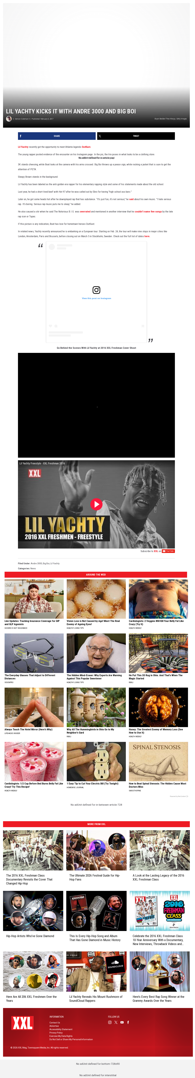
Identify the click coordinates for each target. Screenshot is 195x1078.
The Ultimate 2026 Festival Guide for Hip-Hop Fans (94, 877)
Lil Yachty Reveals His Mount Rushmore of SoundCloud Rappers (95, 998)
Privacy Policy (56, 1032)
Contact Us (55, 1022)
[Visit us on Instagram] (111, 1022)
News (33, 568)
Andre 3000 (36, 563)
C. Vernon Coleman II (21, 119)
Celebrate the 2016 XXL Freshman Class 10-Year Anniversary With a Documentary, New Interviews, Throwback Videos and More (158, 940)
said (131, 199)
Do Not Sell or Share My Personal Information (71, 1039)
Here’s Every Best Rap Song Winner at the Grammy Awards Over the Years (158, 998)
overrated (85, 211)
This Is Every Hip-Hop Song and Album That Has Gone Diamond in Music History (95, 938)
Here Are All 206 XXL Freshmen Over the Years (31, 998)
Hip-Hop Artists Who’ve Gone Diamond (30, 936)
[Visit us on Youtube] (123, 1022)
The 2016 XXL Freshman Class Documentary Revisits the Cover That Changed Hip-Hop (29, 879)
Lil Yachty (23, 146)
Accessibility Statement (61, 1029)
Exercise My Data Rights (61, 1036)
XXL (156, 551)
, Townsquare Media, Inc (38, 1047)
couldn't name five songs (148, 211)
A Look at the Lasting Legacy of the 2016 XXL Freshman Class (158, 877)
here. (147, 236)
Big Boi (46, 563)
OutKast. (86, 146)
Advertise (54, 1026)
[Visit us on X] (117, 1022)
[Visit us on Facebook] (129, 1022)
